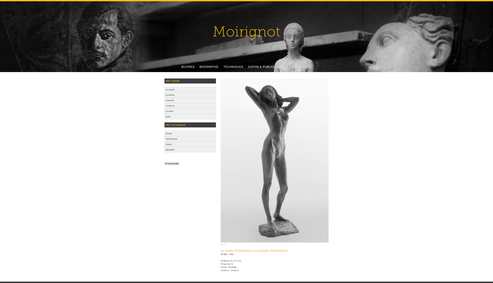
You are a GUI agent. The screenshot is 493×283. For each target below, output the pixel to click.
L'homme (170, 100)
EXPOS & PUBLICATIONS (266, 67)
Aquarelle (170, 149)
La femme (170, 94)
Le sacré (169, 111)
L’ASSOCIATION (301, 67)
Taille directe (171, 138)
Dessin (169, 144)
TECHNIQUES (233, 67)
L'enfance (170, 105)
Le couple (170, 89)
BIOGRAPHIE (209, 67)
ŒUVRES (188, 67)
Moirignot (246, 32)
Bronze (169, 133)
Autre (168, 116)
